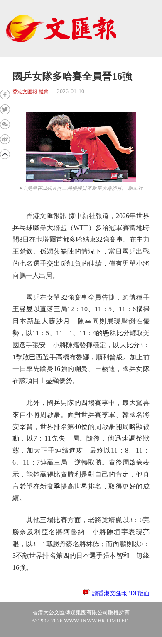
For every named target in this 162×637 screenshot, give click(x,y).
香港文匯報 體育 (30, 91)
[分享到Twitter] (5, 109)
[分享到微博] (5, 139)
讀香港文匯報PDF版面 (121, 593)
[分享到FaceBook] (5, 94)
